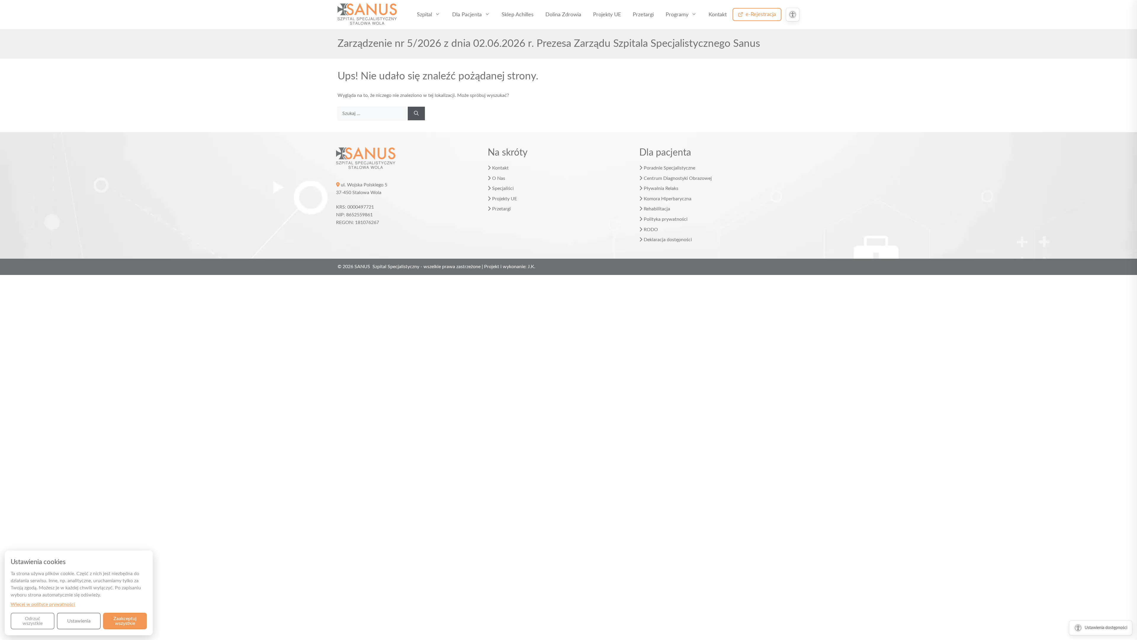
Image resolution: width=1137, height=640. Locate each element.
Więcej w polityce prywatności (43, 604)
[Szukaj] (416, 113)
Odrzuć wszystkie (33, 621)
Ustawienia (79, 621)
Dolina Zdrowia (563, 14)
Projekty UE (607, 14)
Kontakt (718, 14)
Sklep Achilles (518, 14)
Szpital (424, 14)
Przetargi (643, 14)
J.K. (531, 266)
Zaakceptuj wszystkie (124, 621)
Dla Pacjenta (467, 14)
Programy (677, 14)
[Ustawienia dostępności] (792, 14)
